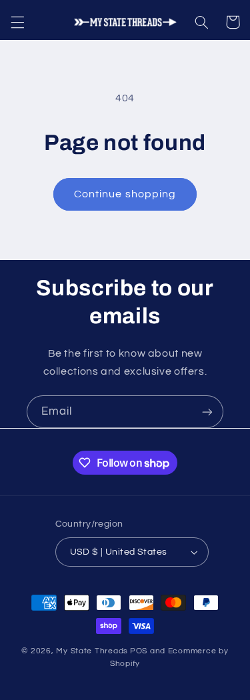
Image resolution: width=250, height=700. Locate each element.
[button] (17, 22)
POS (138, 651)
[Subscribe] (207, 411)
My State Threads (92, 651)
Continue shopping (125, 194)
